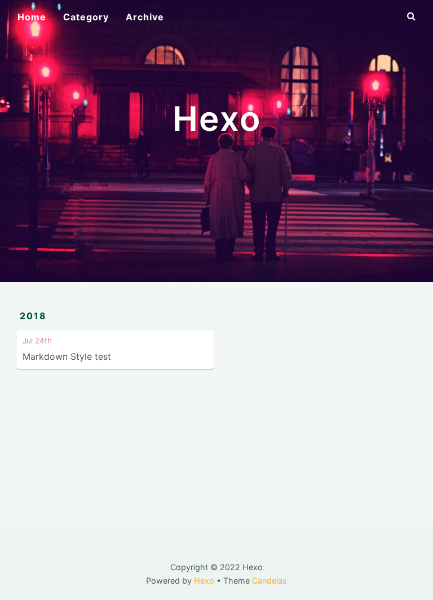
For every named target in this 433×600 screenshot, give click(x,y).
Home (31, 17)
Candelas (269, 580)
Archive (145, 17)
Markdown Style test (67, 356)
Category (86, 17)
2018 (33, 315)
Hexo (204, 580)
